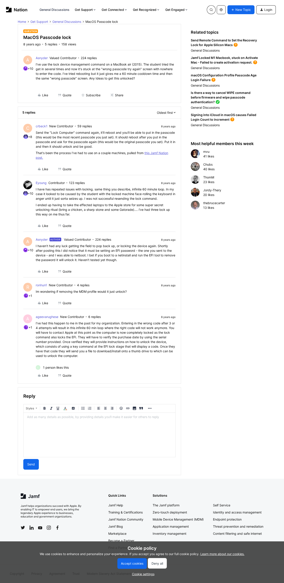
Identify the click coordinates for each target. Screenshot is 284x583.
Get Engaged (175, 10)
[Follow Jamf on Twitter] (23, 527)
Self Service (221, 505)
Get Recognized (144, 10)
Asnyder (42, 58)
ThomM (208, 177)
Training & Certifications (125, 512)
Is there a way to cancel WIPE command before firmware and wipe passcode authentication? (220, 97)
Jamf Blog (115, 526)
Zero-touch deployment (170, 512)
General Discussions (54, 10)
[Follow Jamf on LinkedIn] (31, 527)
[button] (240, 9)
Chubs (208, 164)
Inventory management (169, 533)
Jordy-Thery (212, 190)
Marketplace (117, 533)
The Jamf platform (166, 505)
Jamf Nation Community (125, 519)
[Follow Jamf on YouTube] (40, 527)
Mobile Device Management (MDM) (178, 519)
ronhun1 (41, 285)
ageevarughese (47, 317)
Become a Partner (121, 540)
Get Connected (113, 10)
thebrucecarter (214, 203)
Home (22, 21)
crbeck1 (41, 126)
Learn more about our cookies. (222, 554)
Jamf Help (115, 505)
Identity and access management (237, 512)
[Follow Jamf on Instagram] (49, 527)
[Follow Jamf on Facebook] (57, 527)
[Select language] (221, 9)
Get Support (84, 10)
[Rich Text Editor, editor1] (99, 435)
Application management (171, 526)
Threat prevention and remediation (238, 526)
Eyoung (41, 183)
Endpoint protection (227, 519)
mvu (206, 151)
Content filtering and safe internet (237, 533)
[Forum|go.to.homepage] (17, 9)
